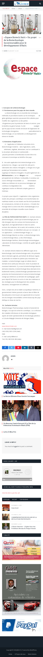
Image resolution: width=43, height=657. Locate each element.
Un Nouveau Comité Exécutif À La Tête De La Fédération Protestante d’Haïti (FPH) (19, 424)
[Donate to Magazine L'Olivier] (21, 625)
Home (10, 654)
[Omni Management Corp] (21, 550)
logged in (16, 446)
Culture (38, 51)
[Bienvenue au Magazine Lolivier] (21, 3)
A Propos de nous (20, 654)
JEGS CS (19, 650)
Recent (14, 499)
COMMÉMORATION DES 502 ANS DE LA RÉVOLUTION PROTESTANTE (24, 518)
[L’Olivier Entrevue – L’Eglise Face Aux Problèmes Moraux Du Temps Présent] (6, 526)
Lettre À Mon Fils (9, 432)
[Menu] (3, 3)
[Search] (40, 3)
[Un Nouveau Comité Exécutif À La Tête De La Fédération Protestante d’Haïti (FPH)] (21, 410)
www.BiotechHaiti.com (9, 326)
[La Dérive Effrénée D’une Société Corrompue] (21, 383)
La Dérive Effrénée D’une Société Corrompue (19, 396)
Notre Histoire (32, 654)
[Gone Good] (6, 507)
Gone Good (14, 508)
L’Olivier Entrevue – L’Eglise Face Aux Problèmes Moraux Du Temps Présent (23, 527)
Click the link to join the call (11, 493)
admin (5, 51)
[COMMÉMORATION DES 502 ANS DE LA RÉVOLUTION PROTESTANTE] (6, 517)
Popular (6, 499)
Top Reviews (24, 499)
